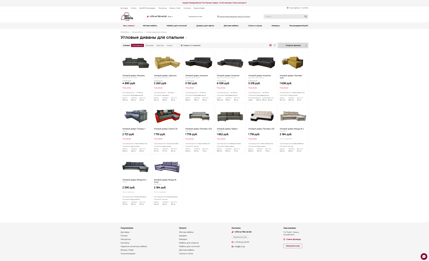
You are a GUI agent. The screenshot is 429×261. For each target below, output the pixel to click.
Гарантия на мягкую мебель (134, 246)
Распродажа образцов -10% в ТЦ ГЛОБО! (235, 16)
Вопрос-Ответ (175, 8)
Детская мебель (186, 250)
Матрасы (183, 239)
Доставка (124, 8)
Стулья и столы (186, 254)
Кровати (183, 236)
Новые (169, 45)
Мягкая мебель (186, 232)
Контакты (187, 8)
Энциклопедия (199, 8)
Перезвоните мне (195, 16)
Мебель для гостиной (189, 246)
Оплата (133, 8)
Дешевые (150, 45)
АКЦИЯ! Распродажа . (147, 8)
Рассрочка (163, 8)
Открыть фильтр (293, 45)
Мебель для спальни (189, 243)
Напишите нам (293, 246)
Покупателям (127, 228)
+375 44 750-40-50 (158, 17)
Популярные (137, 45)
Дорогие (160, 45)
